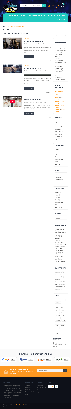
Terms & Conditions (28, 386)
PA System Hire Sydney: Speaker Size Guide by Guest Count (60, 62)
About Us (27, 389)
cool (57, 307)
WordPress (27, 38)
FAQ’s (38, 392)
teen (57, 328)
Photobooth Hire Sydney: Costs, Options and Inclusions (59, 55)
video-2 (57, 330)
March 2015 (58, 129)
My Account (40, 385)
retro (57, 325)
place (62, 323)
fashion (62, 310)
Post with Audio (32, 68)
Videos (26, 96)
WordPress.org (58, 182)
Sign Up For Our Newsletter (18, 369)
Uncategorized (59, 159)
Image (56, 154)
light (64, 320)
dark (62, 307)
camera (57, 302)
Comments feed (59, 179)
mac (57, 323)
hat (64, 315)
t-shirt (62, 325)
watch (63, 330)
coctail (63, 305)
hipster (57, 317)
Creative (57, 149)
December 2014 (59, 131)
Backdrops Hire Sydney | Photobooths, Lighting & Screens (60, 76)
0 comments (48, 61)
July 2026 (57, 124)
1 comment (48, 92)
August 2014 (58, 139)
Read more (29, 56)
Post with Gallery (33, 41)
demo (57, 97)
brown (63, 299)
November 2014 (59, 134)
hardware (58, 315)
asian (57, 299)
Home (4, 26)
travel (62, 328)
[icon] (56, 5)
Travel (56, 157)
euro (57, 310)
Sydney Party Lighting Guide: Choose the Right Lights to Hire (59, 69)
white (57, 333)
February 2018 (58, 127)
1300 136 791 (51, 6)
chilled (57, 305)
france (62, 312)
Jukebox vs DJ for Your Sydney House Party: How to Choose (60, 48)
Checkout (39, 390)
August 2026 (58, 122)
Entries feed (58, 177)
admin (57, 101)
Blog (26, 394)
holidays (58, 320)
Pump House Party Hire (19, 405)
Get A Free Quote (29, 391)
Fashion (57, 152)
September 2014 (59, 136)
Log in (56, 174)
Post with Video (32, 99)
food (57, 312)
